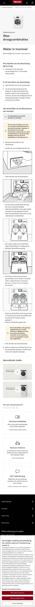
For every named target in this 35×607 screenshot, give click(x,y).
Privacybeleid (12, 589)
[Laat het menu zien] (4, 3)
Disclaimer (5, 589)
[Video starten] (18, 372)
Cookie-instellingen (17, 603)
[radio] (5, 407)
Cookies (18, 589)
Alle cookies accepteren (17, 592)
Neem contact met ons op (18, 486)
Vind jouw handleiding (18, 429)
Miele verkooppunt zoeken (12, 531)
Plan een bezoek (18, 458)
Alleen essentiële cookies (17, 598)
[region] (17, 571)
